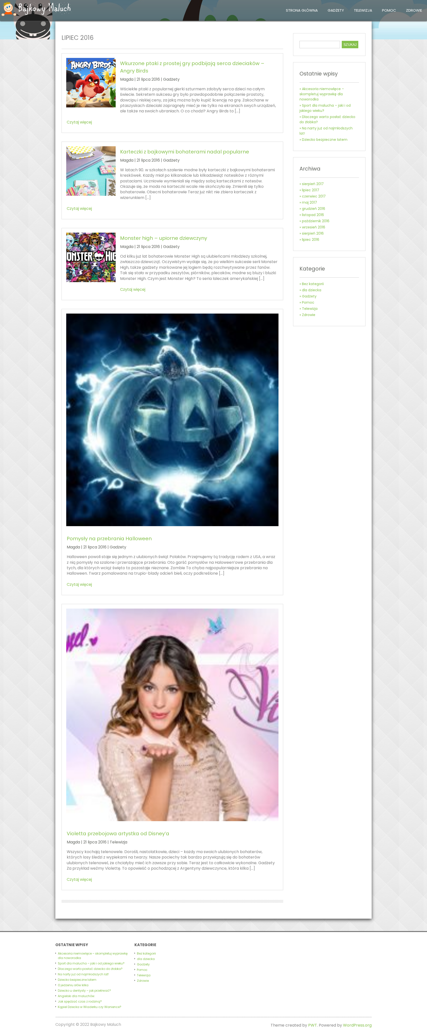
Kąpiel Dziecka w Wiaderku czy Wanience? (89, 1007)
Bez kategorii (313, 283)
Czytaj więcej (79, 122)
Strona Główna (302, 10)
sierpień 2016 (313, 233)
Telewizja (363, 10)
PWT (312, 1025)
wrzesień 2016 (313, 227)
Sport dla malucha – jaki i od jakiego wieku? (91, 963)
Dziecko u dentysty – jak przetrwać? (84, 990)
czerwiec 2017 (314, 196)
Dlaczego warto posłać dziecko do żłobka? (90, 969)
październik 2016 (315, 221)
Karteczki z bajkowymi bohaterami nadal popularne (184, 151)
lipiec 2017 (310, 190)
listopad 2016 (313, 214)
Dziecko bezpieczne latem (324, 139)
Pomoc (389, 10)
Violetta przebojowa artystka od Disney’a (118, 833)
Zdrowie (414, 10)
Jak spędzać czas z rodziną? (80, 1001)
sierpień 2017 (313, 183)
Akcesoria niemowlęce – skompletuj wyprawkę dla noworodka (321, 94)
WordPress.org (357, 1025)
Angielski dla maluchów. (76, 996)
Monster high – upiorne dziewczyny (163, 238)
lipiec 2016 (310, 239)
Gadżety (336, 10)
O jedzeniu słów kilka (73, 985)
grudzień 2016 (313, 208)
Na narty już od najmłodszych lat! (83, 974)
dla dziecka (311, 290)
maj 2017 (309, 202)
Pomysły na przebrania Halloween (109, 538)
